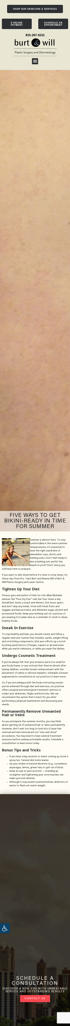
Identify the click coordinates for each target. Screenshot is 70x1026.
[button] (35, 61)
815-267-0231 (35, 35)
